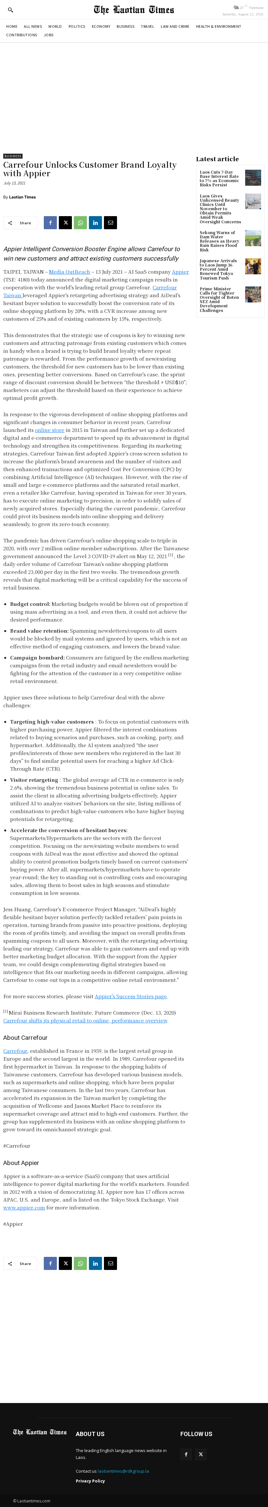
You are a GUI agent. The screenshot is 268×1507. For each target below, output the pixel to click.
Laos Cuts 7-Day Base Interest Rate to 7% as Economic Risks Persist (219, 178)
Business (13, 156)
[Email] (110, 222)
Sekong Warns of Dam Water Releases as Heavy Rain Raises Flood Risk (219, 241)
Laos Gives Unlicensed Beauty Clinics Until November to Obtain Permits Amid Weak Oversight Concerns (220, 208)
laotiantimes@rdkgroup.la (123, 1471)
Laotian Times (22, 197)
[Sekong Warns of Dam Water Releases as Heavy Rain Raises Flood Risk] (253, 238)
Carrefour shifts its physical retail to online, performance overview (85, 1020)
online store (49, 429)
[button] (10, 10)
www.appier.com (24, 1207)
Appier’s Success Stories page (131, 996)
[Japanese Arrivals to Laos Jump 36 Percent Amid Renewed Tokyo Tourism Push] (253, 266)
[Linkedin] (95, 222)
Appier (180, 271)
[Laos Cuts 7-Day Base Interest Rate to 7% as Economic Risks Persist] (253, 178)
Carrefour (15, 1050)
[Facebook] (50, 222)
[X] (65, 222)
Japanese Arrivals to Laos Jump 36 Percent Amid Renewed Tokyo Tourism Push (218, 269)
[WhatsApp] (80, 222)
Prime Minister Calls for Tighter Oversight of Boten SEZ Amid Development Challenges (219, 299)
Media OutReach (69, 271)
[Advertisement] (134, 98)
